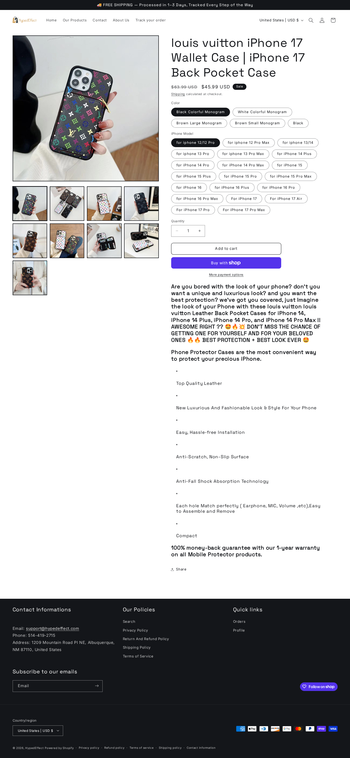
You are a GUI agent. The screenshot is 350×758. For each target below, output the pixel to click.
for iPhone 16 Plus (232, 187)
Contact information (201, 747)
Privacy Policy (135, 630)
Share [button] (181, 569)
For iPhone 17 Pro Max (244, 210)
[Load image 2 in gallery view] (67, 203)
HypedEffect (34, 747)
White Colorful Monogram (262, 112)
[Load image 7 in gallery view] (104, 240)
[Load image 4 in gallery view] (141, 203)
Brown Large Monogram (199, 123)
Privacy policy (89, 747)
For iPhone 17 (244, 199)
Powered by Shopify (59, 747)
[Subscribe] (96, 686)
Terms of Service (138, 656)
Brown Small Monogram (257, 123)
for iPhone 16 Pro (278, 187)
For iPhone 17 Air (286, 199)
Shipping (178, 94)
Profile (239, 630)
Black (298, 123)
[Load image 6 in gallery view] (67, 240)
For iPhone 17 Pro (193, 210)
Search (129, 622)
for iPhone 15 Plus (193, 176)
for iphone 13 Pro (192, 154)
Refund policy (114, 747)
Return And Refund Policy (146, 639)
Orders (239, 622)
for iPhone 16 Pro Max (197, 199)
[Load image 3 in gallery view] (104, 203)
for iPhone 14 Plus (294, 154)
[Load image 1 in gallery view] (30, 203)
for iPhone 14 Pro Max (243, 165)
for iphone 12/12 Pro (195, 142)
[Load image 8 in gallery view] (141, 240)
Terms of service (142, 747)
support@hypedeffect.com (52, 628)
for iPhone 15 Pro (240, 176)
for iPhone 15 (289, 165)
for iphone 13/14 (298, 142)
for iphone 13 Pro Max (243, 154)
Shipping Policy (137, 648)
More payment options (226, 274)
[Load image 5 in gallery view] (30, 240)
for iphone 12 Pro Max (249, 142)
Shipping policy (170, 747)
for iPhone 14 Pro (192, 165)
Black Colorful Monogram (200, 112)
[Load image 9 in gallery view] (30, 278)
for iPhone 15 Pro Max (291, 176)
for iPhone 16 (189, 187)
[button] (310, 20)
